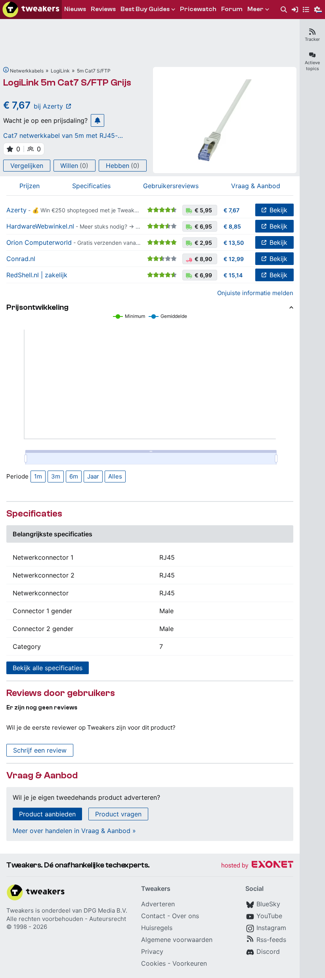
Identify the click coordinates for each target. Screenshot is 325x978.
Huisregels (156, 928)
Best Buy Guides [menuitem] (145, 9)
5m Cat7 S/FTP (94, 71)
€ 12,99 (234, 258)
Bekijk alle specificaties (47, 668)
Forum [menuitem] (232, 9)
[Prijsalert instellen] (97, 120)
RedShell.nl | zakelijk (36, 275)
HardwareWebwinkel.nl (40, 226)
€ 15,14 (233, 275)
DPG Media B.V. (105, 910)
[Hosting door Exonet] (257, 865)
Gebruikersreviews (171, 186)
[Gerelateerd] (6, 69)
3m (55, 476)
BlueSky (268, 904)
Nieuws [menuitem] (75, 9)
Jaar (93, 476)
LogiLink (60, 71)
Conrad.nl (20, 259)
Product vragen (118, 814)
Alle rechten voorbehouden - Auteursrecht (66, 919)
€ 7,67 (231, 210)
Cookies (153, 963)
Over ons (185, 916)
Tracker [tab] (312, 39)
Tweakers (20, 910)
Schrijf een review (40, 750)
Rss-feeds (271, 940)
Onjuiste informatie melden (255, 293)
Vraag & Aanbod (255, 186)
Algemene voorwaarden (176, 940)
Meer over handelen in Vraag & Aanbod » (74, 831)
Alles (115, 476)
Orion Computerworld (39, 242)
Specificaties (91, 186)
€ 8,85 (232, 226)
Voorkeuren (189, 963)
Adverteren (158, 904)
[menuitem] (283, 9)
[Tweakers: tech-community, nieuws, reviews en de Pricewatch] (31, 9)
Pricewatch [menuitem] (198, 9)
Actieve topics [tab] (312, 65)
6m (73, 476)
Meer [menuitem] (255, 9)
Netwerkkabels (27, 71)
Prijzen (29, 186)
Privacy (152, 951)
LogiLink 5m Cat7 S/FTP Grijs (67, 82)
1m (38, 476)
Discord (268, 951)
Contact (153, 916)
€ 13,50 (234, 242)
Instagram (271, 928)
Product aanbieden (47, 814)
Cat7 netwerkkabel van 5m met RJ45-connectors (60, 135)
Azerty (16, 210)
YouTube (269, 916)
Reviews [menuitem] (103, 9)
